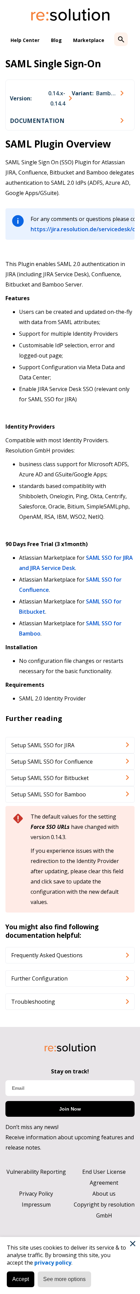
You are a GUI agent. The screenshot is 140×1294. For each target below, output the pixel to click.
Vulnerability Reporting (36, 1171)
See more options (64, 1279)
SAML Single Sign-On (53, 63)
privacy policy (52, 1262)
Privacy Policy (36, 1193)
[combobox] (41, 98)
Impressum (36, 1204)
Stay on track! (70, 1071)
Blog (56, 40)
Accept (20, 1279)
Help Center (25, 40)
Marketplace (88, 40)
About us (104, 1193)
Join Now (70, 1109)
